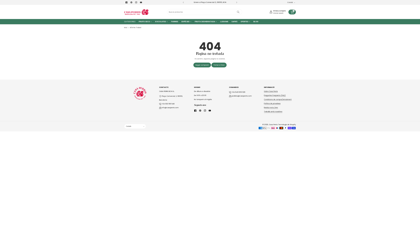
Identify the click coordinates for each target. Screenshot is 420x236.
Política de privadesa (272, 103)
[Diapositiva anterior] (183, 2)
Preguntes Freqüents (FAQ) (275, 95)
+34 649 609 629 (238, 92)
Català (128, 126)
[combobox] (204, 12)
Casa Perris (273, 124)
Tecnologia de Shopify (287, 124)
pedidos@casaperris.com (242, 96)
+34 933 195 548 (168, 104)
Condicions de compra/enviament (278, 99)
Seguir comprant (202, 65)
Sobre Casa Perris (271, 91)
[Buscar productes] (238, 12)
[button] (292, 12)
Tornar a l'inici (219, 65)
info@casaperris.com (170, 108)
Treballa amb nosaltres (273, 111)
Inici (125, 27)
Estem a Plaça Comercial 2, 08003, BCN (210, 2)
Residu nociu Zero (271, 107)
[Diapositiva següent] (237, 2)
